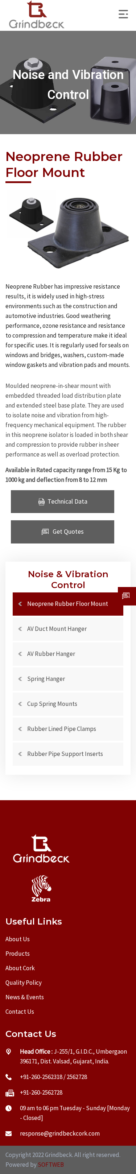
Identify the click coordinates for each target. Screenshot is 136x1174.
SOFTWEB (51, 1165)
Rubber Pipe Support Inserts (65, 754)
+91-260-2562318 (41, 1077)
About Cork (20, 968)
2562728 (77, 1077)
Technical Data (67, 501)
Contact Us (19, 1012)
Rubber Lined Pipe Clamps (61, 729)
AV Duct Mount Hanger (57, 629)
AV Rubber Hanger (51, 654)
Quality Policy (23, 983)
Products (17, 954)
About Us (17, 939)
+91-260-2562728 (41, 1092)
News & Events (24, 997)
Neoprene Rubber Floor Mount (67, 604)
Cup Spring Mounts (52, 704)
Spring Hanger (46, 679)
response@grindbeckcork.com (60, 1133)
